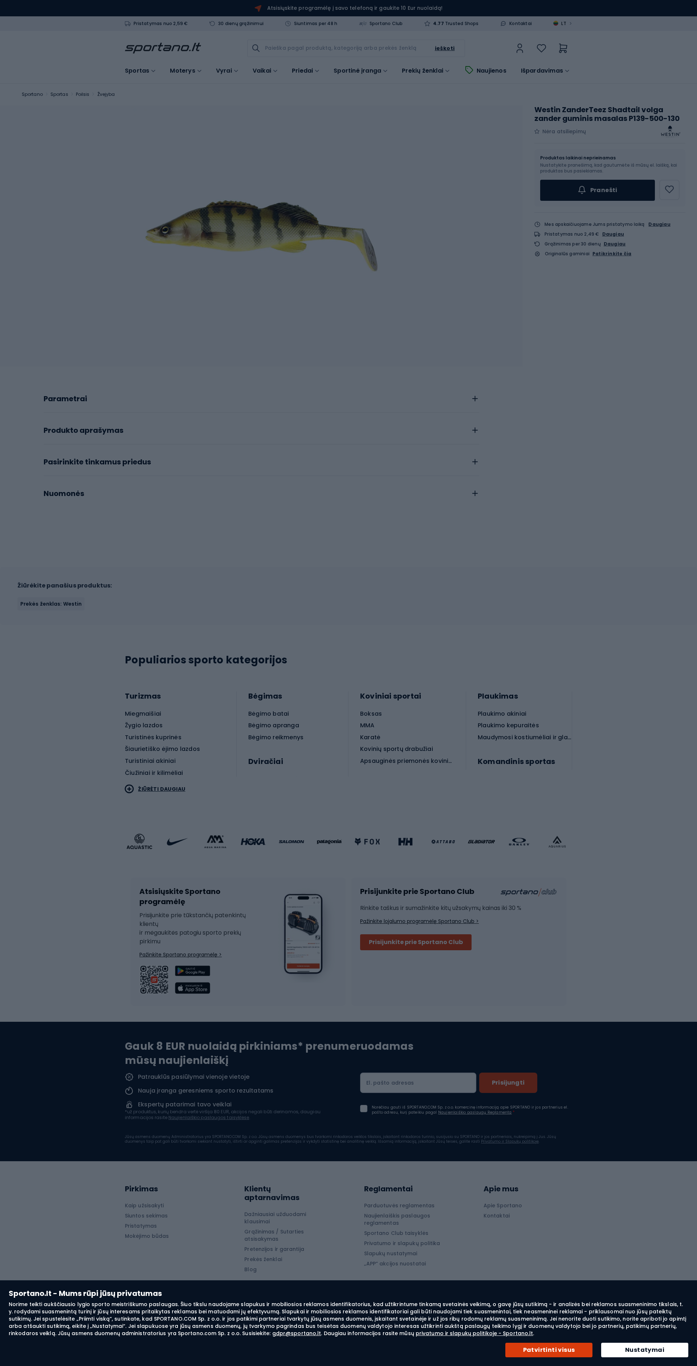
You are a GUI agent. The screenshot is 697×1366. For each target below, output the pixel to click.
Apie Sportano (503, 1205)
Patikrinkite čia (611, 254)
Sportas (59, 94)
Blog (250, 1269)
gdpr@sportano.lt (296, 1333)
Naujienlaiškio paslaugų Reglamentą (475, 1112)
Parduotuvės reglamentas (399, 1205)
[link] (520, 48)
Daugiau (659, 224)
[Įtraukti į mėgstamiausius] (669, 190)
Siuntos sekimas (146, 1215)
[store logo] (163, 48)
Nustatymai (644, 1350)
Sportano (32, 94)
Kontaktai (520, 24)
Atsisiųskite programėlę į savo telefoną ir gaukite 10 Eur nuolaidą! (355, 8)
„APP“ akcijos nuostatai (395, 1263)
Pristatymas (141, 1225)
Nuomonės (64, 494)
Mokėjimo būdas (147, 1236)
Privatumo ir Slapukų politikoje (510, 1141)
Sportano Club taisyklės (396, 1233)
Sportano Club (386, 24)
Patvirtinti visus (549, 1350)
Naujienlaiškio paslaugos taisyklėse (208, 1117)
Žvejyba (106, 94)
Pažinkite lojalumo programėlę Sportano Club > (419, 921)
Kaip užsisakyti (144, 1205)
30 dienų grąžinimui (241, 24)
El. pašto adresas (390, 1082)
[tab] (261, 396)
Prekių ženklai (422, 71)
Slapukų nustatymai (390, 1253)
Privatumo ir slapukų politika (402, 1243)
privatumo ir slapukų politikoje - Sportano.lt (474, 1333)
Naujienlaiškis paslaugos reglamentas (397, 1219)
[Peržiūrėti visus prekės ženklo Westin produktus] (670, 131)
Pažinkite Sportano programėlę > (180, 954)
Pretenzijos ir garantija (274, 1249)
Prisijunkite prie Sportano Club (416, 942)
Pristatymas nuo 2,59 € (161, 24)
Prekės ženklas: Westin (51, 603)
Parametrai (65, 399)
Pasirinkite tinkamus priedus (97, 462)
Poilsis (83, 94)
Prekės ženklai (263, 1259)
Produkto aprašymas (83, 430)
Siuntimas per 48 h (316, 24)
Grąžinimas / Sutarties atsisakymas (274, 1235)
